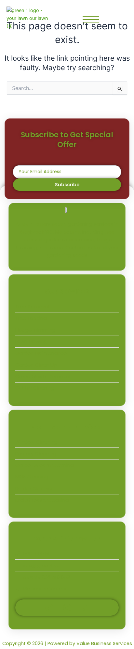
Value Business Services (104, 643)
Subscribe (67, 184)
